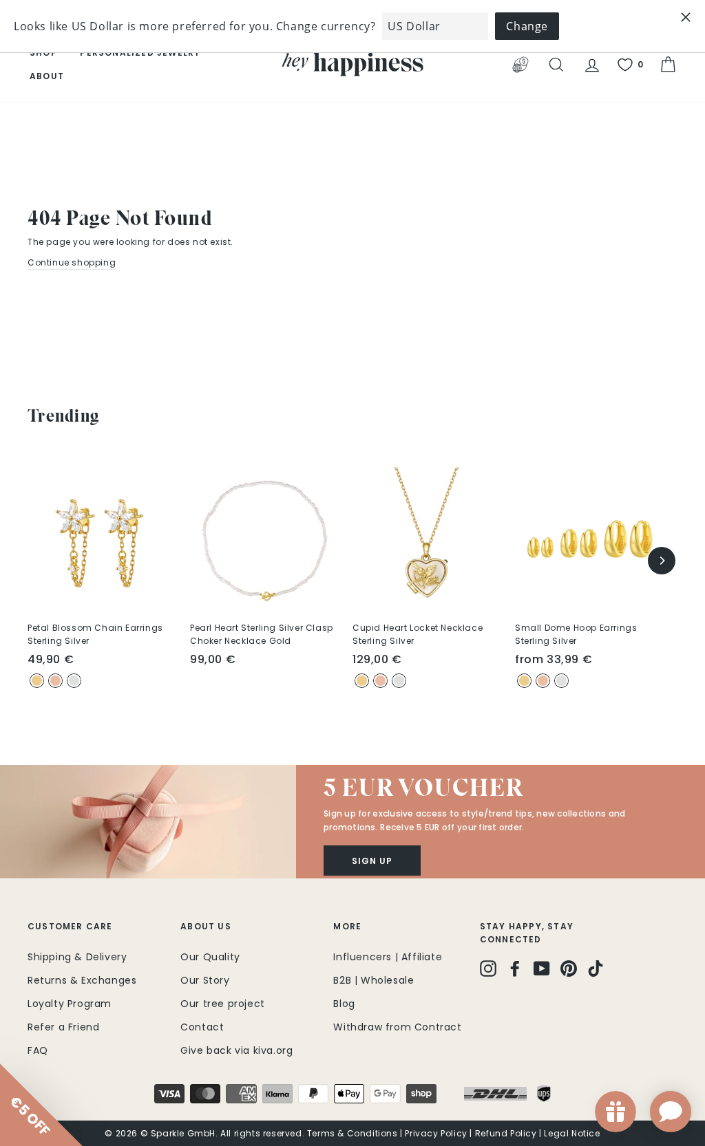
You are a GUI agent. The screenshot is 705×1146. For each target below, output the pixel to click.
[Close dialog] (603, 464)
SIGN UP (486, 699)
